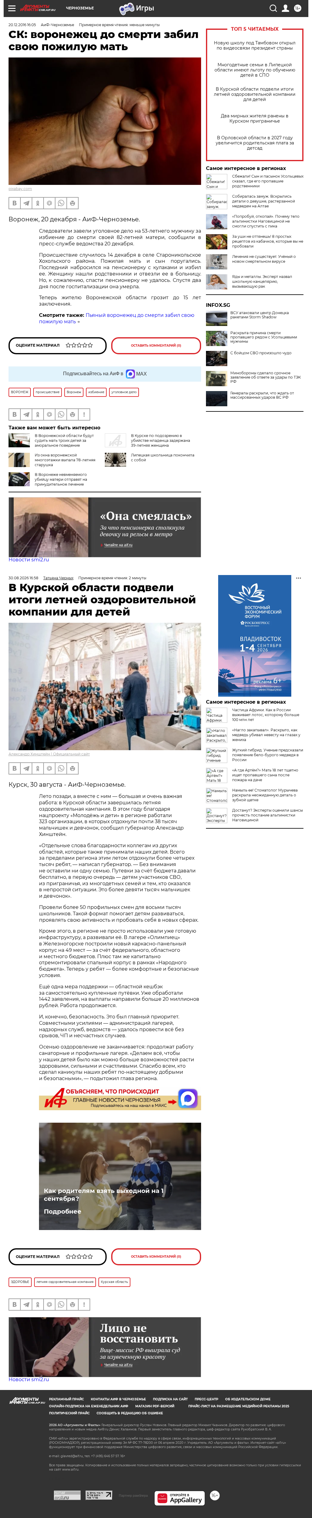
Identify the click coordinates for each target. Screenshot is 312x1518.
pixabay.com (20, 188)
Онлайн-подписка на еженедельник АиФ (88, 1406)
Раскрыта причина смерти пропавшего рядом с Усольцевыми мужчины (263, 337)
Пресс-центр (206, 1399)
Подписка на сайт (170, 1399)
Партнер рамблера (133, 1495)
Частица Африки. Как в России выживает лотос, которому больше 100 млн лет (265, 715)
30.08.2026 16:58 (23, 578)
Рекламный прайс (66, 1399)
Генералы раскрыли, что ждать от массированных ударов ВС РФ (262, 395)
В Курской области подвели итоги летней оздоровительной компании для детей (255, 94)
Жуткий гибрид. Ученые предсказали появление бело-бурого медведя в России (267, 755)
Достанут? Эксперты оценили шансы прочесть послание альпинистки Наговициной (267, 815)
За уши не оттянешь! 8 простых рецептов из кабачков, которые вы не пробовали (267, 241)
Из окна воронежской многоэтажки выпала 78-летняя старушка (65, 460)
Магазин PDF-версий (154, 1406)
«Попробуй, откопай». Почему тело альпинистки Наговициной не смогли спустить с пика (266, 221)
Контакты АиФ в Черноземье (118, 1399)
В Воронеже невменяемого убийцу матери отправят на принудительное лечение (61, 479)
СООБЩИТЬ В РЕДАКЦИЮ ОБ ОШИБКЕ (130, 1413)
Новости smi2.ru (29, 560)
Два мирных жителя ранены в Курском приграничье (255, 118)
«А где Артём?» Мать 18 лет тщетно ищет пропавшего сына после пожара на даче (265, 775)
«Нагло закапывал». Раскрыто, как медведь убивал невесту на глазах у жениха (266, 735)
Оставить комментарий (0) (156, 346)
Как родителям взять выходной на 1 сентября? (104, 1194)
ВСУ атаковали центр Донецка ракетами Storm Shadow (259, 315)
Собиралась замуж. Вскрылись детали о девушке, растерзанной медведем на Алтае (263, 201)
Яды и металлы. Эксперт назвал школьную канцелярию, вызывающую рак (262, 281)
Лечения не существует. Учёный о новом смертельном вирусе (264, 259)
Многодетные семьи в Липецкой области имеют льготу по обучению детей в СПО (254, 70)
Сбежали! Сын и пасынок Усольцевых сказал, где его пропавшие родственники (267, 181)
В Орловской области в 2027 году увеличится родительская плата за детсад (255, 143)
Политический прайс (69, 1413)
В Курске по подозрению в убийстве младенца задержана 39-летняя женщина (160, 440)
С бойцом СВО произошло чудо (261, 353)
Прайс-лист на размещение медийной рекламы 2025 (238, 1406)
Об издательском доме (248, 1399)
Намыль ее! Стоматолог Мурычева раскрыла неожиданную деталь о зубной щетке (265, 795)
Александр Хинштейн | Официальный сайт (49, 754)
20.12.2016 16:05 (22, 25)
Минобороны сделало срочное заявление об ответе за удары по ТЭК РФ (265, 377)
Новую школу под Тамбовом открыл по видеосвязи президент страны (255, 45)
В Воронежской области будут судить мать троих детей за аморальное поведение (64, 440)
